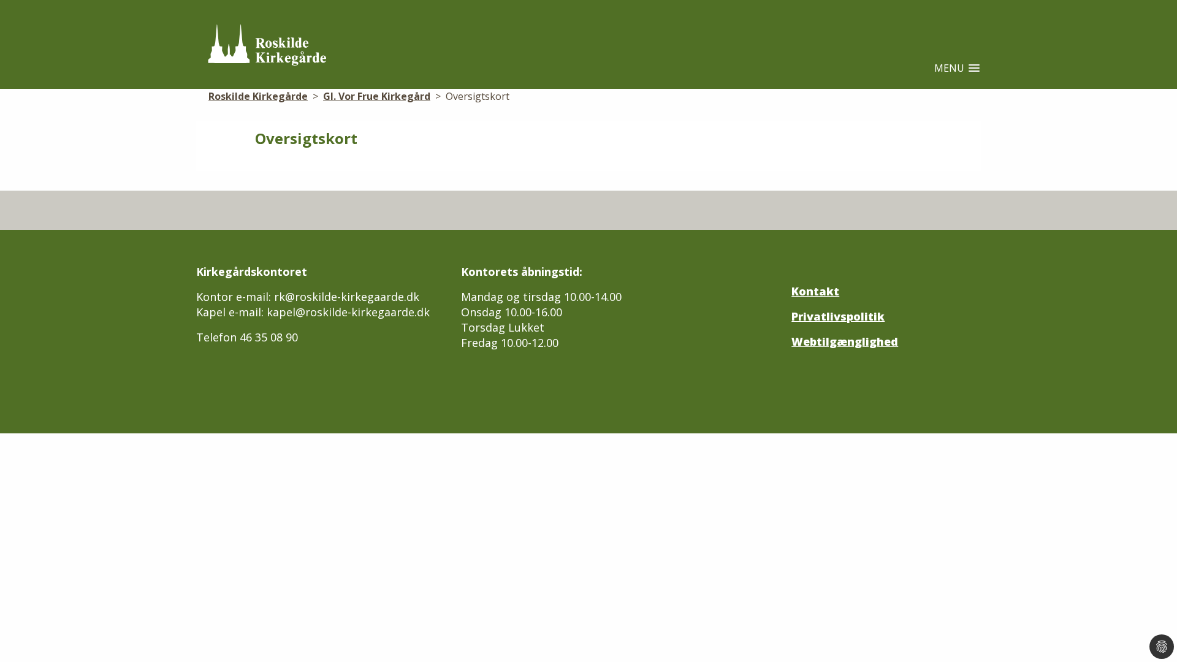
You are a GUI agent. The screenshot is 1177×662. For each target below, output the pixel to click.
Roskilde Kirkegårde (258, 96)
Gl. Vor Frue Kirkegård (376, 96)
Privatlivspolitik (838, 316)
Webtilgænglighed (844, 341)
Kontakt (815, 291)
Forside (278, 45)
